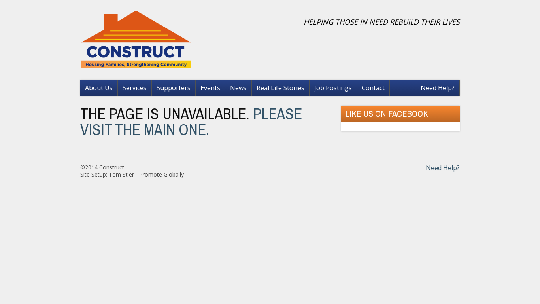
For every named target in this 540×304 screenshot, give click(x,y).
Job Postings (333, 88)
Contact (373, 88)
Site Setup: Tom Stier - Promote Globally (132, 174)
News (238, 88)
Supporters (174, 88)
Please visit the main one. (191, 121)
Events (210, 88)
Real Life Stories (280, 88)
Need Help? (438, 88)
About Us (99, 88)
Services (135, 88)
